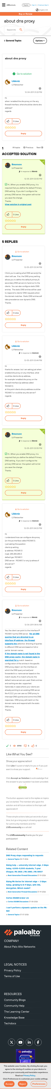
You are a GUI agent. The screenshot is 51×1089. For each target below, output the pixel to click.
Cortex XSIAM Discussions (18, 902)
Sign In (34, 5)
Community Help (14, 1005)
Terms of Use (12, 976)
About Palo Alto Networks (19, 946)
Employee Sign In (43, 5)
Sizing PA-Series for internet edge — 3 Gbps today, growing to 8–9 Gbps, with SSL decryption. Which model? (26, 884)
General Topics (13, 40)
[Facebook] (38, 1042)
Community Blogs (15, 999)
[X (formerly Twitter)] (11, 1042)
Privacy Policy (29, 1075)
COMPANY (11, 941)
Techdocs (10, 1023)
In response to (29, 171)
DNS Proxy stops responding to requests (24, 855)
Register (26, 5)
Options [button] (39, 41)
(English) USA (43, 10)
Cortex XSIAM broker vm (17, 898)
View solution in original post (18, 204)
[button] (9, 1084)
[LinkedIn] (29, 1042)
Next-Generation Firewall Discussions (22, 875)
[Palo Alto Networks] (25, 932)
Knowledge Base (14, 1017)
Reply (23, 133)
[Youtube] (20, 1042)
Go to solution (24, 73)
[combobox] (14, 29)
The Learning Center (16, 1011)
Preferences (38, 1084)
